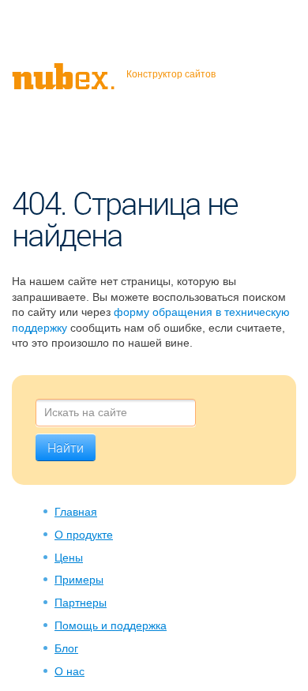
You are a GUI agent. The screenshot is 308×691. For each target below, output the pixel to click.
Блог (66, 648)
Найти (65, 447)
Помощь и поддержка (110, 625)
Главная (75, 511)
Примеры (78, 579)
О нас (69, 671)
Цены (68, 557)
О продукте (83, 534)
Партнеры (80, 602)
